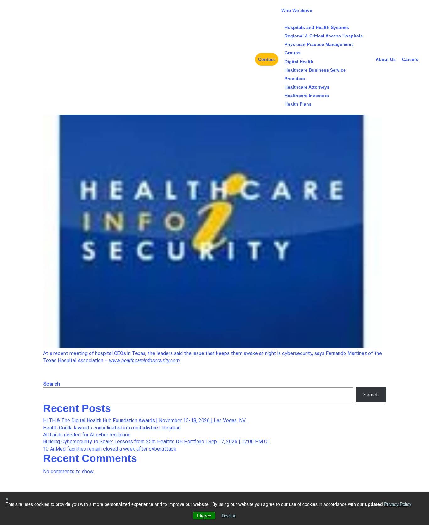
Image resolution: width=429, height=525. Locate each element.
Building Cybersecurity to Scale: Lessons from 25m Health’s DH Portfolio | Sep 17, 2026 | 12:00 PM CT (157, 442)
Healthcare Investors (307, 95)
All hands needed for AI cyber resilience (87, 435)
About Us (386, 59)
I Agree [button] (204, 515)
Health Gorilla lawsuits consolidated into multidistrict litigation (112, 428)
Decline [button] (229, 515)
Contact (266, 59)
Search (51, 384)
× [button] (7, 498)
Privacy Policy (397, 504)
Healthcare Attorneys (307, 87)
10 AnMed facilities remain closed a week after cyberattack (109, 449)
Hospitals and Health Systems (317, 27)
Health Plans (298, 104)
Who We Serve (296, 10)
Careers (410, 59)
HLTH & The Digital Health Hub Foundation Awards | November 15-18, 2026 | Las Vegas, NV (145, 421)
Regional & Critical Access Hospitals (324, 35)
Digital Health (299, 61)
